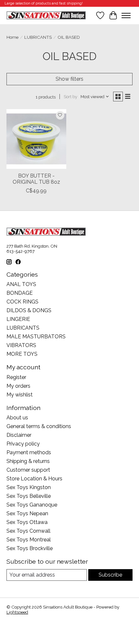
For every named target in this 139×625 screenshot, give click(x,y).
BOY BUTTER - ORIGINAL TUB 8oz (36, 179)
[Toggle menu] (126, 15)
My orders (18, 386)
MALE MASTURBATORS (36, 336)
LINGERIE (18, 319)
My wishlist (19, 395)
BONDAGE (19, 293)
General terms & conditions (38, 426)
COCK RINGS (22, 302)
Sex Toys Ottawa (27, 522)
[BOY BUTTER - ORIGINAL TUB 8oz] (36, 139)
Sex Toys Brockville (29, 548)
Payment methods (28, 452)
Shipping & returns (28, 461)
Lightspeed (17, 612)
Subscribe (110, 575)
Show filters (69, 79)
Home (12, 37)
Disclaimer (18, 435)
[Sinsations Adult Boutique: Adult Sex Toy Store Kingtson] (46, 15)
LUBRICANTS (38, 37)
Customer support (28, 470)
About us (17, 418)
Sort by (70, 96)
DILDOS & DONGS (28, 310)
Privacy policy (23, 444)
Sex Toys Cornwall (28, 531)
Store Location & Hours (34, 479)
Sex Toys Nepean (27, 513)
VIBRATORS (21, 345)
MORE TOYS (21, 354)
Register (16, 377)
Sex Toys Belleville (28, 496)
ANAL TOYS (21, 284)
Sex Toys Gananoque (31, 505)
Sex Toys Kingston (28, 487)
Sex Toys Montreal (28, 540)
